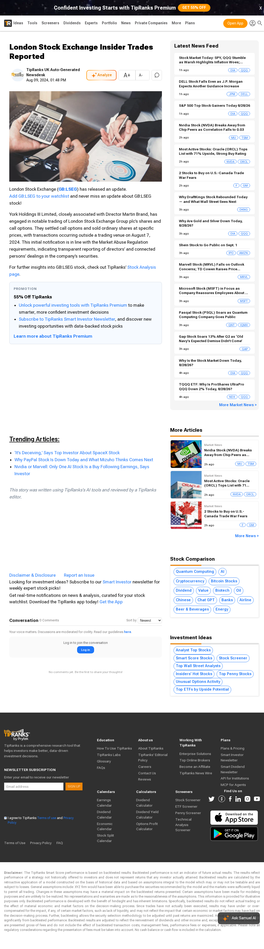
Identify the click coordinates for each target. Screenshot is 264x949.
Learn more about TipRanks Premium (53, 336)
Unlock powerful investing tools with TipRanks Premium (73, 305)
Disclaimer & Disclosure (32, 575)
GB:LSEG (68, 189)
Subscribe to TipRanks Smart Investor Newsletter (67, 319)
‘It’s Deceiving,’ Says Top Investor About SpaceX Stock (67, 452)
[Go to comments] (157, 75)
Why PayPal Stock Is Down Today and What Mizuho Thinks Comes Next (83, 459)
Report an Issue (79, 575)
